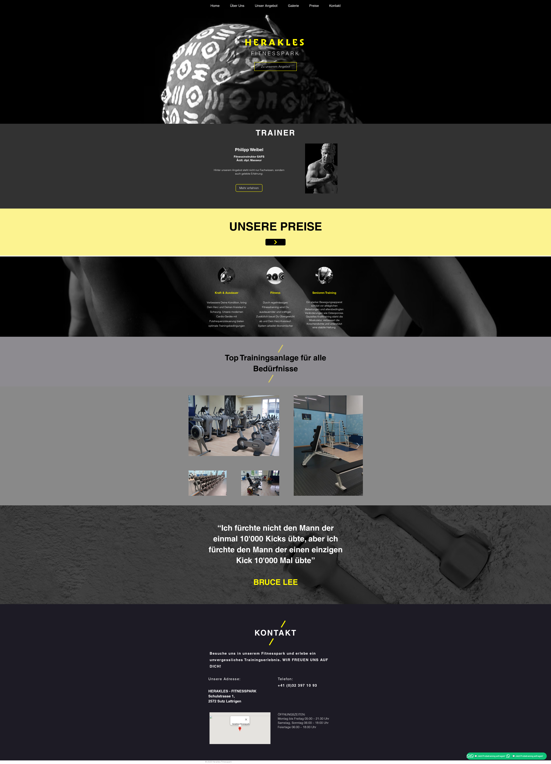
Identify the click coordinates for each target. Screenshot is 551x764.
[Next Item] (358, 445)
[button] (249, 188)
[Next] (278, 242)
